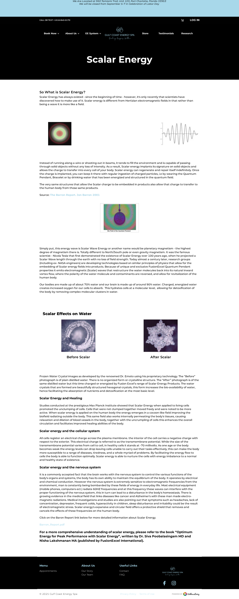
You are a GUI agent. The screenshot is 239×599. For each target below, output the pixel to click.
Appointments (48, 570)
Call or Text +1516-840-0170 (55, 20)
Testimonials (166, 33)
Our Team (87, 574)
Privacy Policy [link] (128, 594)
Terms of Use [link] (146, 594)
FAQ (122, 574)
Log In (194, 20)
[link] (172, 571)
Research (187, 33)
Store (145, 33)
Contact (124, 570)
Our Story (87, 570)
